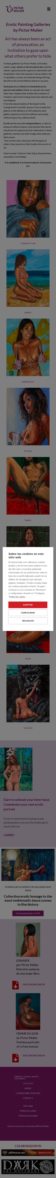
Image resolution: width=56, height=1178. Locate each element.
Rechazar (28, 621)
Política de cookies (17, 597)
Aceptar (28, 605)
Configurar (28, 613)
